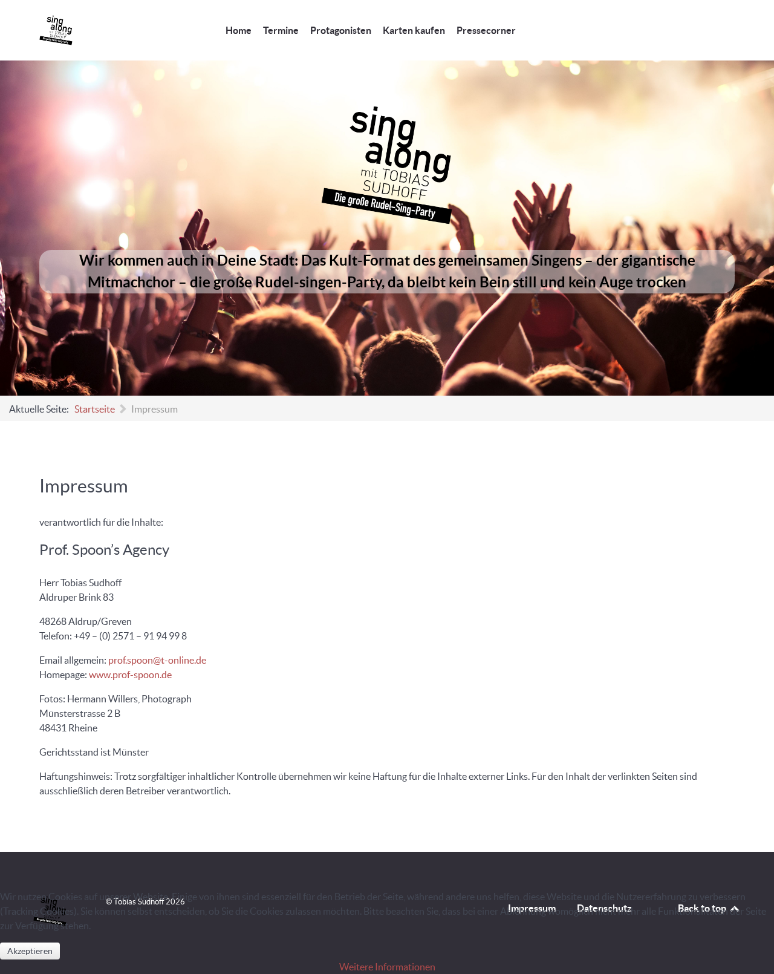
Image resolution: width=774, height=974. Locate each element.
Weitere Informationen (387, 966)
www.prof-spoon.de (130, 674)
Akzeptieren (30, 951)
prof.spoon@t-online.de (157, 660)
